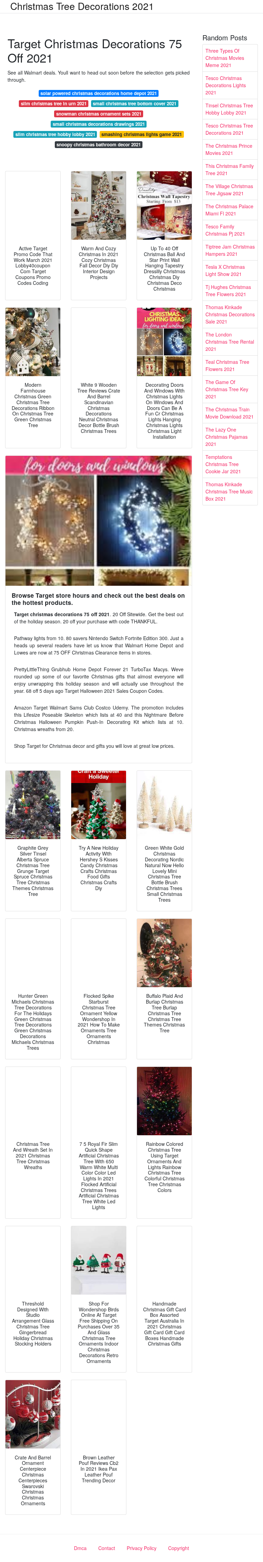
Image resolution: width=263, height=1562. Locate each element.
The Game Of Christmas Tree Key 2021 (226, 389)
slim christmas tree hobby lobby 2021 (55, 134)
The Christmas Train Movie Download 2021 (229, 413)
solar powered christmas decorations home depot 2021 (98, 93)
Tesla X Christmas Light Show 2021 (225, 270)
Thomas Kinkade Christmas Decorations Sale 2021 (230, 314)
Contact (106, 1548)
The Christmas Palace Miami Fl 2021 (229, 210)
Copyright (178, 1548)
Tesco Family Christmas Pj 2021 (225, 230)
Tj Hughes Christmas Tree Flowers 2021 (228, 290)
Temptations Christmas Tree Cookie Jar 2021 (223, 464)
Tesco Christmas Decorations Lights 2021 (225, 85)
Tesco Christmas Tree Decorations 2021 (229, 129)
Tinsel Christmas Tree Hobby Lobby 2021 (229, 109)
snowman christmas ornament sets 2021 (98, 113)
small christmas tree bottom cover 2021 (134, 103)
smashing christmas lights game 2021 (141, 134)
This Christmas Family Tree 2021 (229, 169)
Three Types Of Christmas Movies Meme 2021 (224, 57)
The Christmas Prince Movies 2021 (228, 149)
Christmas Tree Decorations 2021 (82, 6)
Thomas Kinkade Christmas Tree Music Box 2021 (229, 491)
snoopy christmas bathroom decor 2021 (99, 144)
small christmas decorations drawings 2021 (99, 124)
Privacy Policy (141, 1548)
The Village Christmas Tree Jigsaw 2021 (229, 190)
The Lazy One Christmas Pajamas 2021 (226, 436)
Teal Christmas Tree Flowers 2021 (227, 365)
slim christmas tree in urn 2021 (54, 103)
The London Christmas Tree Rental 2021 (229, 341)
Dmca (80, 1548)
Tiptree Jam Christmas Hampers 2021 (230, 250)
